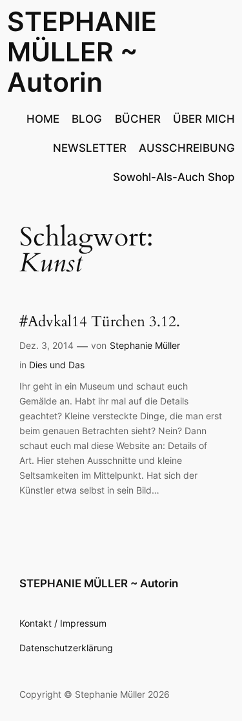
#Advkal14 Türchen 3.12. (99, 322)
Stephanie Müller (145, 345)
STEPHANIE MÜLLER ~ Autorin (82, 52)
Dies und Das (57, 364)
